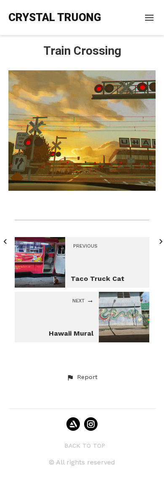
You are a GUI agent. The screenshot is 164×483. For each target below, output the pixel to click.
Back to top (84, 445)
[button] (82, 377)
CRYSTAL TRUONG (54, 17)
